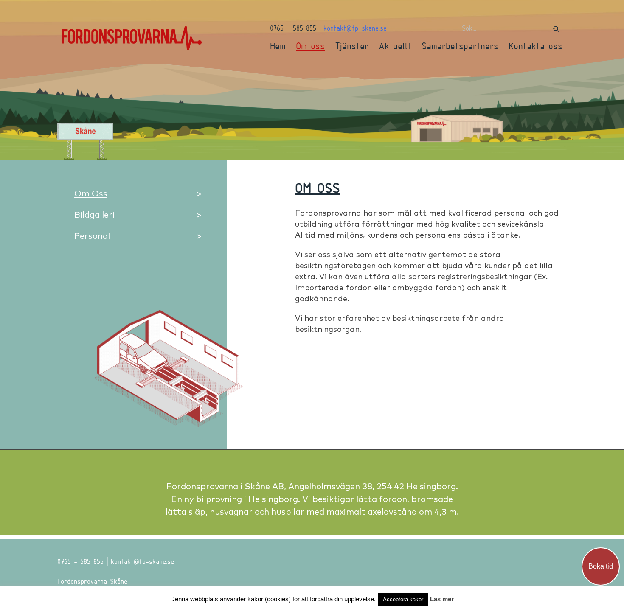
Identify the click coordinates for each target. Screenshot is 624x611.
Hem (278, 45)
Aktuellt (395, 45)
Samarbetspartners (460, 45)
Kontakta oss (535, 45)
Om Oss (90, 193)
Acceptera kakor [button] (403, 599)
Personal (92, 235)
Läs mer (442, 599)
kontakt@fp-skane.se (355, 28)
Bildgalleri (94, 214)
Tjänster (351, 45)
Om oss (310, 45)
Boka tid (600, 566)
